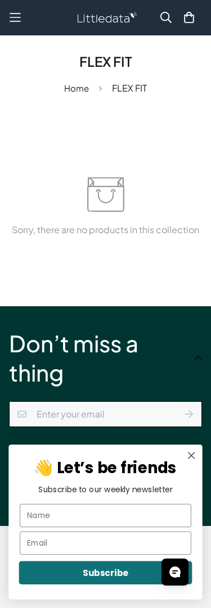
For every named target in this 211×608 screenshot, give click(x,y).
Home (76, 88)
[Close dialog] (191, 455)
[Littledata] (105, 17)
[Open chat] (174, 572)
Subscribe (105, 572)
